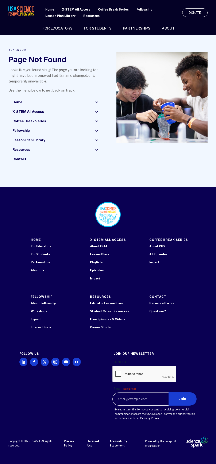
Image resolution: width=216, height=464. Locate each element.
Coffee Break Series (29, 121)
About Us (37, 270)
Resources (21, 150)
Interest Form (41, 327)
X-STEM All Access (28, 112)
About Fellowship (43, 303)
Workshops (39, 311)
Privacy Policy (149, 418)
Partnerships (40, 262)
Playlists (96, 262)
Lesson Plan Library (28, 140)
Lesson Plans (99, 254)
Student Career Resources (109, 311)
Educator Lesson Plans (106, 303)
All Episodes (158, 254)
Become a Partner (162, 303)
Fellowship (21, 131)
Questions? (157, 311)
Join (182, 399)
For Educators (41, 246)
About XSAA (98, 246)
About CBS (157, 246)
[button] (97, 102)
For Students (40, 254)
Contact (19, 159)
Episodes (97, 270)
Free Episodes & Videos (107, 319)
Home (17, 102)
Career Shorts (100, 327)
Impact (95, 278)
